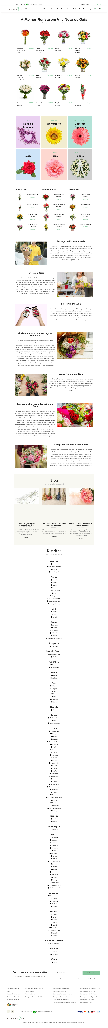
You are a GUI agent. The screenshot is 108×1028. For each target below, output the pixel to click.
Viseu (55, 962)
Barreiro (54, 917)
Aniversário (42, 9)
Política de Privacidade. (94, 978)
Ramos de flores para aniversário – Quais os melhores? (81, 525)
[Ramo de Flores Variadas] (46, 217)
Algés (55, 736)
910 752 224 (21, 4)
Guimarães (55, 633)
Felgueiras (55, 845)
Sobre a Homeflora (13, 988)
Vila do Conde (55, 883)
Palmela (54, 925)
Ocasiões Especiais (53, 9)
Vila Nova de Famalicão (55, 638)
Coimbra (55, 665)
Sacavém (55, 795)
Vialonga (55, 811)
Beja (55, 614)
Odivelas (55, 779)
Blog (8, 991)
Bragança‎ (55, 646)
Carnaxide (55, 750)
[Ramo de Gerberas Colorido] (46, 207)
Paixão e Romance (31, 9)
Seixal (55, 933)
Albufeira (55, 686)
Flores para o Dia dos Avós (88, 1000)
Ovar (54, 593)
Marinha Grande (55, 723)
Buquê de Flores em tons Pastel (20, 78)
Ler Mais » (26, 537)
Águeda (55, 580)
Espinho (55, 585)
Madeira (54, 821)
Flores (69, 9)
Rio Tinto (55, 864)
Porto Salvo (54, 790)
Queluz (55, 792)
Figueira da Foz (54, 667)
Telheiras (55, 803)
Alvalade (55, 739)
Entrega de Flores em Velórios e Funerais (37, 997)
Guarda (55, 710)
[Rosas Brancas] (25, 92)
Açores (55, 564)
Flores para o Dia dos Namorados (90, 988)
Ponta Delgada (54, 572)
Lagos (55, 694)
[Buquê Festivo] (73, 207)
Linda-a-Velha (55, 763)
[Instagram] (100, 4)
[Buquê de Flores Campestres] (20, 227)
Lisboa (55, 766)
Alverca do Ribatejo (55, 742)
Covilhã (55, 657)
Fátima (55, 898)
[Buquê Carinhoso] (63, 37)
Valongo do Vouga (55, 604)
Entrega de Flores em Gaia (61, 1000)
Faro (55, 691)
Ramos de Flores (30, 994)
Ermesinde (55, 843)
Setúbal (55, 936)
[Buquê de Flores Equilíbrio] (73, 217)
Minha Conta (85, 4)
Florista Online (29, 991)
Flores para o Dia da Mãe (87, 991)
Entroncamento (55, 896)
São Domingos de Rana (55, 798)
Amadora (55, 744)
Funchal (55, 819)
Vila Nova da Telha (55, 885)
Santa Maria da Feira (55, 598)
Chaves (55, 952)
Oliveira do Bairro (55, 590)
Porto (55, 869)
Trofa (55, 877)
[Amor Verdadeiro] (83, 92)
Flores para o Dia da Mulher (88, 994)
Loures (55, 768)
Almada (55, 914)
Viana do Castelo (55, 944)
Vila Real (55, 954)
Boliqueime (55, 689)
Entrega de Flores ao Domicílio (34, 988)
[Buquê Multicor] (63, 92)
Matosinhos (54, 853)
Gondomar (55, 848)
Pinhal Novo (55, 928)
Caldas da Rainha (55, 718)
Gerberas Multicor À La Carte (21, 50)
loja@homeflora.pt (37, 4)
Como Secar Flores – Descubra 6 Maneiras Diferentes (54, 525)
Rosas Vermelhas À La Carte (40, 50)
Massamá (55, 774)
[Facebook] (97, 4)
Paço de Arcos (55, 784)
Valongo (54, 880)
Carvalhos (55, 840)
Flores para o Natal (86, 1002)
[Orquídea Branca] (20, 197)
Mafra (55, 771)
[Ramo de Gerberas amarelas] (46, 227)
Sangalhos (55, 596)
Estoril (55, 760)
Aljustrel (54, 612)
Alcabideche (55, 731)
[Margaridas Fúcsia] (44, 92)
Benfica (55, 747)
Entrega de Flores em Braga (61, 997)
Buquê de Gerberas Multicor (77, 50)
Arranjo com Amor (32, 204)
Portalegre (55, 829)
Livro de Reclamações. (60, 1022)
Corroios (55, 920)
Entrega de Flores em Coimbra (62, 994)
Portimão (55, 699)
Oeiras (55, 782)
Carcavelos (54, 755)
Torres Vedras (55, 805)
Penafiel (54, 859)
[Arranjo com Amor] (20, 207)
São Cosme (54, 874)
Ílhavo (55, 588)
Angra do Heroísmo (55, 566)
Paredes (54, 856)
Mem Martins (55, 776)
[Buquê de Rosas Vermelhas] (46, 197)
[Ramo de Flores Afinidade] (73, 197)
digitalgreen (81, 1022)
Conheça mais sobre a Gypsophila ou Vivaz (26, 524)
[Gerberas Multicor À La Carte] (25, 37)
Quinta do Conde (55, 930)
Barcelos (55, 625)
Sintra (55, 800)
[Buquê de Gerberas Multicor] (83, 37)
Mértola (54, 617)
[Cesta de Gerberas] (73, 227)
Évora (55, 675)
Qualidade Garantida (13, 994)
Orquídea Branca (32, 194)
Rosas (63, 9)
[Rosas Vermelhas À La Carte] (44, 37)
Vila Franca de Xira (55, 808)
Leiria (55, 720)
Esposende (55, 630)
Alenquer (55, 734)
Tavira (55, 702)
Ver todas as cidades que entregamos (64, 1002)
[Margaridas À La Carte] (63, 64)
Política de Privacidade (14, 997)
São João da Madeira (55, 601)
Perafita (54, 867)
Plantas (74, 9)
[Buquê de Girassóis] (83, 64)
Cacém (55, 758)
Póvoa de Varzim (55, 861)
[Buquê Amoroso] (44, 64)
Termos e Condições (13, 1000)
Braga (55, 628)
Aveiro (55, 582)
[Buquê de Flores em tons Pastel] (25, 64)
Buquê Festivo (85, 204)
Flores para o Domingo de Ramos (90, 997)
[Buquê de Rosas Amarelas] (20, 217)
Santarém (55, 904)
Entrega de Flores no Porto (61, 991)
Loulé (55, 697)
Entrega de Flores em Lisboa (61, 988)
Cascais (55, 752)
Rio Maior (55, 901)
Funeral (81, 9)
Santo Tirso (55, 872)
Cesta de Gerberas (85, 224)
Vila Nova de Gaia (55, 888)
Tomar (55, 906)
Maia (54, 851)
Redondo (55, 678)
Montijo (55, 922)
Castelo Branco (55, 654)
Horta (55, 569)
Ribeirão (54, 635)
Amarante (55, 837)
